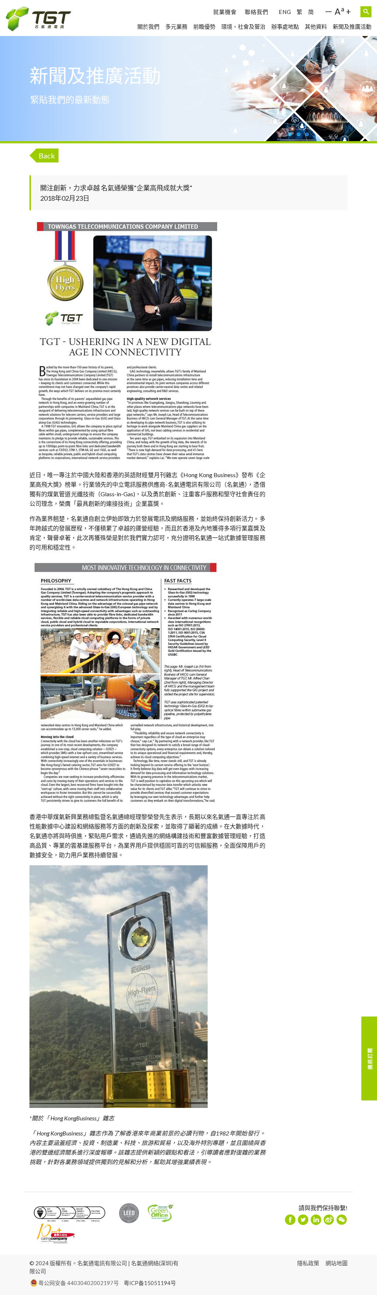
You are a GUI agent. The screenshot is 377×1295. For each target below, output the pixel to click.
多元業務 (176, 26)
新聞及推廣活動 (352, 26)
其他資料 (316, 26)
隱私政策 (308, 1263)
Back (47, 155)
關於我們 (148, 26)
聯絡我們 (256, 11)
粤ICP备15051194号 (150, 1283)
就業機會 (225, 11)
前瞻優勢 (204, 26)
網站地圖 (336, 1263)
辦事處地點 (285, 26)
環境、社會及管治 (243, 26)
